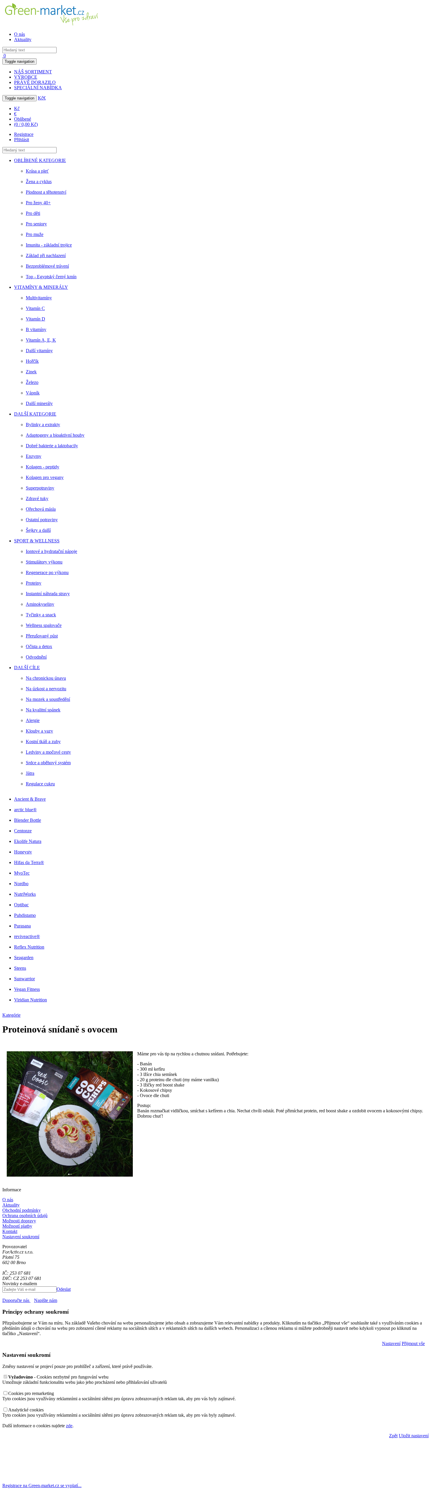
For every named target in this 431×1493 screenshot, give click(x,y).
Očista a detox (39, 646)
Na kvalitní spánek (43, 709)
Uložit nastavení (414, 1435)
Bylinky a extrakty (43, 424)
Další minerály (39, 403)
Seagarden (23, 957)
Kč (40, 97)
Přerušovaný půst (42, 635)
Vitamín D (35, 318)
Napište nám (45, 1300)
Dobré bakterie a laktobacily (52, 445)
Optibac (21, 904)
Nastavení (391, 1343)
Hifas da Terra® (29, 862)
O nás (19, 34)
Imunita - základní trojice (49, 244)
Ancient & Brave (30, 799)
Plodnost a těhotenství (46, 192)
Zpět (393, 1435)
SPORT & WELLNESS (37, 540)
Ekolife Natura (27, 841)
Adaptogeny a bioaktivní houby (55, 435)
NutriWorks (25, 894)
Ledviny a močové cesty (48, 752)
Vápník (33, 392)
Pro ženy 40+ (38, 202)
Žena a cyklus (39, 181)
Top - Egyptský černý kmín (51, 276)
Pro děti (33, 213)
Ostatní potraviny (42, 519)
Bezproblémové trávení (47, 266)
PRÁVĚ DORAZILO (35, 82)
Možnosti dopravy (19, 1220)
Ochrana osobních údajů (24, 1215)
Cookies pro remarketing (31, 1393)
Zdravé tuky (37, 498)
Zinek (31, 371)
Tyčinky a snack (41, 614)
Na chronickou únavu (46, 678)
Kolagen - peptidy (42, 466)
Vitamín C (35, 308)
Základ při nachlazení (46, 255)
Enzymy (33, 456)
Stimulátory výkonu (44, 561)
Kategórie (11, 1015)
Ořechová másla (41, 509)
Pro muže (34, 234)
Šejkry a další (38, 530)
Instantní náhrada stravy (48, 593)
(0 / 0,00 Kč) (26, 124)
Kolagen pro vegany (45, 477)
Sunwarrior (24, 978)
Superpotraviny (40, 487)
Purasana (22, 925)
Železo (32, 382)
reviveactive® (27, 936)
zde (69, 1425)
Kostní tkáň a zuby (43, 741)
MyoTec (22, 873)
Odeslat (64, 1289)
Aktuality (22, 39)
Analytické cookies (26, 1409)
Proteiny (33, 583)
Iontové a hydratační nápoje (51, 551)
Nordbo (21, 883)
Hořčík (32, 361)
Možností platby (17, 1226)
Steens (20, 968)
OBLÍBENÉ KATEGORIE (40, 160)
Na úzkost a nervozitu (46, 688)
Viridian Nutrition (30, 999)
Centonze (23, 830)
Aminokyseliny (40, 604)
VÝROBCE (25, 77)
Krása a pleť (37, 170)
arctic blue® (25, 809)
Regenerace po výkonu (47, 572)
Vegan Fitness (27, 989)
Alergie (33, 720)
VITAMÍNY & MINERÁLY (41, 287)
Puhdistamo (25, 915)
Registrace (23, 134)
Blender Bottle (27, 820)
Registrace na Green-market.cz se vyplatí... (42, 1485)
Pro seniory (36, 223)
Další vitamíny (39, 350)
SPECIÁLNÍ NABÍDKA (38, 87)
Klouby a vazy (39, 730)
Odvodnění (36, 656)
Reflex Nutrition (29, 946)
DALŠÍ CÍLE (27, 667)
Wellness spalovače (44, 625)
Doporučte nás (16, 1300)
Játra (30, 773)
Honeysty (23, 851)
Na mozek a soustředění (48, 699)
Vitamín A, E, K (41, 340)
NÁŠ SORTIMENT (33, 71)
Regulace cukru (40, 783)
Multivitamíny (39, 297)
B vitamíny (36, 329)
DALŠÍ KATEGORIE (35, 413)
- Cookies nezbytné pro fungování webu (58, 1376)
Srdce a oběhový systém (48, 762)
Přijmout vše (413, 1343)
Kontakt (9, 1231)
